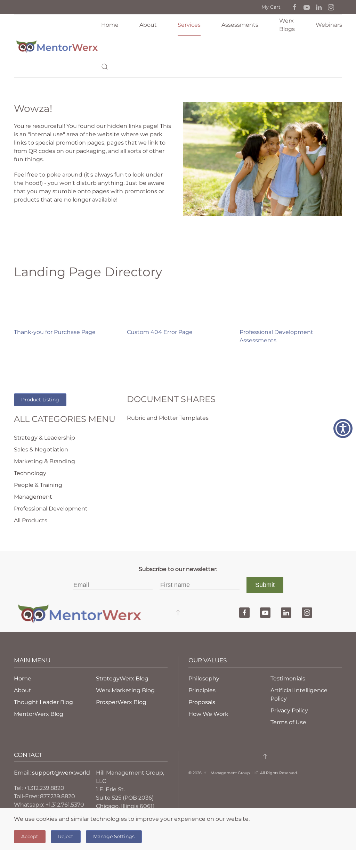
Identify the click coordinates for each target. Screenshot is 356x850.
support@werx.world (61, 772)
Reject (65, 836)
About (148, 25)
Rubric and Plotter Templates (168, 418)
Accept (29, 836)
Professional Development (51, 508)
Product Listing (40, 400)
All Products (30, 520)
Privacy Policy (289, 710)
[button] (294, 7)
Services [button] (189, 25)
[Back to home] (57, 46)
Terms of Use (288, 722)
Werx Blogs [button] (287, 24)
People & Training (38, 485)
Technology (30, 473)
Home (110, 25)
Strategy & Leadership (44, 437)
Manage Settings (114, 836)
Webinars (329, 25)
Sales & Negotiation (41, 449)
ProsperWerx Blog (121, 702)
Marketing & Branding (44, 461)
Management (33, 496)
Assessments (239, 25)
